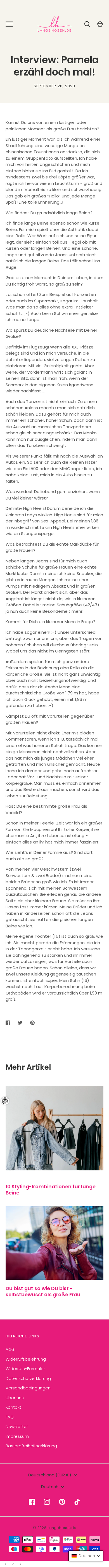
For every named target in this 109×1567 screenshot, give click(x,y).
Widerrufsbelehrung (26, 1359)
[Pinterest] (62, 1502)
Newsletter (17, 1426)
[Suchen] (87, 24)
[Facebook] (32, 1502)
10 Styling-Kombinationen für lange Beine (51, 1189)
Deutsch (49, 1487)
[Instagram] (47, 1502)
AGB (10, 1349)
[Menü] (9, 24)
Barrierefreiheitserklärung (31, 1446)
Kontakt (13, 1407)
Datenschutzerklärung (28, 1378)
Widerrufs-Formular (25, 1369)
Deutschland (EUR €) (49, 1475)
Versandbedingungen (28, 1388)
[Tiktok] (77, 1502)
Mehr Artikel (28, 1067)
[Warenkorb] (100, 24)
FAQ (10, 1417)
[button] (86, 1556)
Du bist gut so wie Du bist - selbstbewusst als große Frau (43, 1291)
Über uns (15, 1398)
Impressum (17, 1436)
